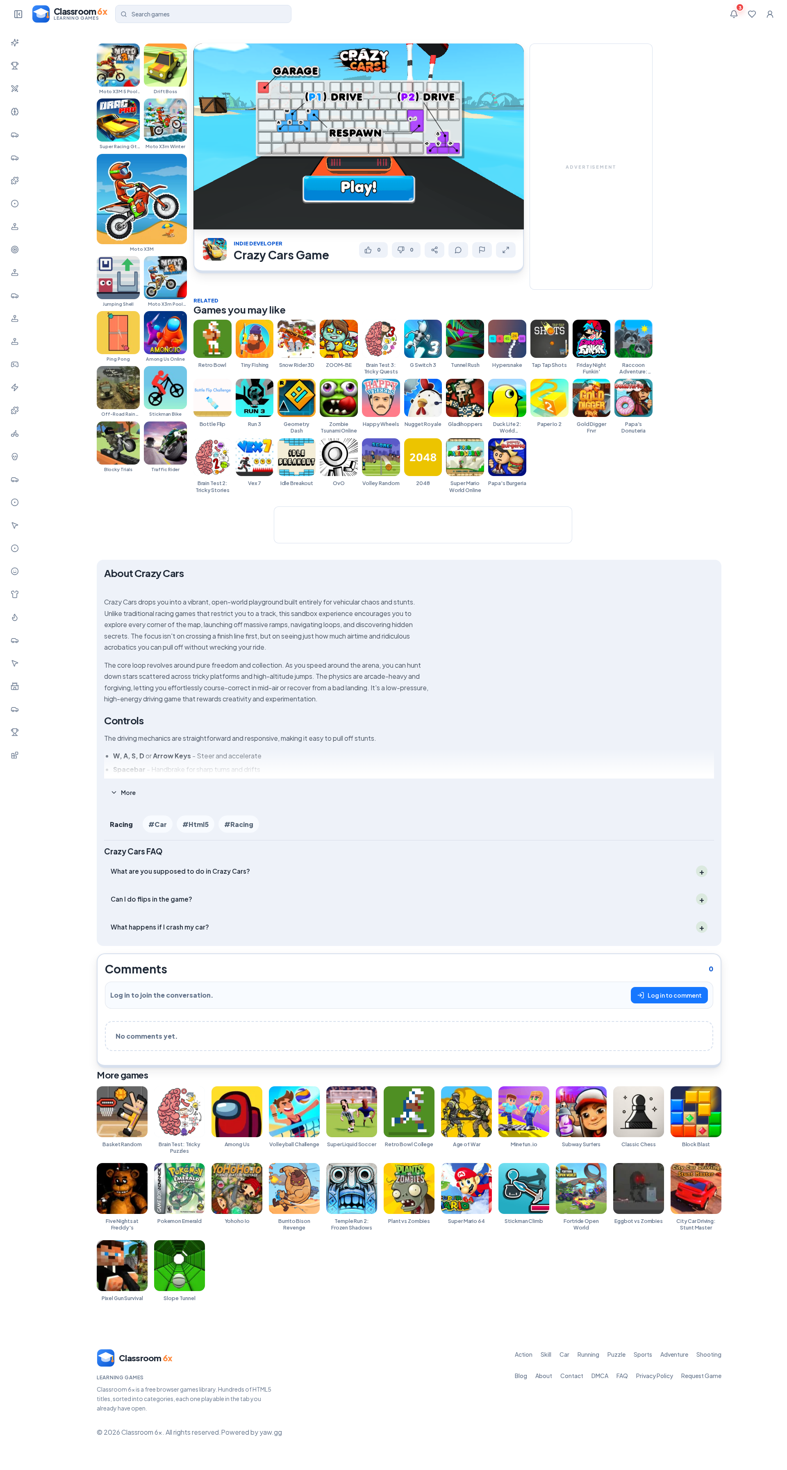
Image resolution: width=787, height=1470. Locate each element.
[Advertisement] (591, 167)
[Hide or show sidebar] (18, 14)
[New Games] (14, 43)
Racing (121, 824)
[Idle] (14, 364)
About (543, 1375)
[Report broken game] (482, 250)
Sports (643, 1354)
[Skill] (14, 111)
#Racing (238, 824)
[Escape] (14, 709)
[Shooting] (14, 249)
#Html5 (195, 824)
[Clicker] (14, 525)
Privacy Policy (654, 1375)
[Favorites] (752, 14)
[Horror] (14, 456)
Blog (521, 1375)
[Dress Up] (14, 594)
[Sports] (14, 203)
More (128, 792)
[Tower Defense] (14, 686)
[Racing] (14, 295)
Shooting (708, 1354)
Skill (546, 1354)
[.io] (14, 341)
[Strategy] (14, 617)
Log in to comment (675, 995)
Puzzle (616, 1354)
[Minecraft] (14, 755)
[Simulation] (14, 272)
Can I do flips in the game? (151, 898)
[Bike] (14, 433)
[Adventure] (14, 226)
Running (588, 1354)
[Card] (14, 640)
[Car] (14, 134)
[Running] (14, 157)
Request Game (701, 1375)
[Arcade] (14, 663)
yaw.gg (270, 1432)
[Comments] (458, 250)
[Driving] (14, 479)
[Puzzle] (14, 180)
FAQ (622, 1375)
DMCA (599, 1375)
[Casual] (14, 571)
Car (564, 1354)
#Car (157, 824)
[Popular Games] (14, 66)
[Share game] (434, 250)
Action (523, 1354)
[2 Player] (14, 318)
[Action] (14, 88)
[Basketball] (14, 502)
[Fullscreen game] (506, 250)
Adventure (674, 1354)
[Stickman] (14, 387)
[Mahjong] (14, 732)
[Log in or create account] (770, 14)
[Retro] (14, 410)
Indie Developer (258, 243)
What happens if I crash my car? (160, 926)
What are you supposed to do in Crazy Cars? (180, 871)
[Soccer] (14, 548)
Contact (571, 1375)
